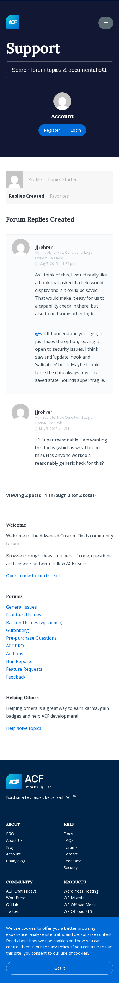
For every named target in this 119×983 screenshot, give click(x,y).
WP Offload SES (78, 911)
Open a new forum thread (33, 576)
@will (40, 334)
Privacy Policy (56, 946)
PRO (10, 833)
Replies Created (26, 196)
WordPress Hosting (81, 891)
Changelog (15, 860)
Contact (71, 854)
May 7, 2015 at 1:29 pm (57, 263)
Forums (70, 847)
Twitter (12, 911)
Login (76, 130)
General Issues (21, 607)
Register (52, 130)
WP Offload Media (80, 904)
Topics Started (62, 179)
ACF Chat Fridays (21, 891)
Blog (10, 847)
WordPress (16, 897)
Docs (68, 833)
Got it (59, 968)
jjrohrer (44, 247)
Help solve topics (23, 728)
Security (71, 867)
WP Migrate (74, 897)
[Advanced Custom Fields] (13, 22)
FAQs (68, 840)
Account (13, 854)
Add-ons (14, 654)
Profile (35, 179)
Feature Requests (24, 669)
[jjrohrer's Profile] (14, 179)
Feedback (15, 677)
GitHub (12, 904)
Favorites (59, 196)
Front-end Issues (23, 615)
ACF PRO (15, 646)
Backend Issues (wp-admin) (34, 622)
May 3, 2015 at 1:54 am (57, 428)
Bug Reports (19, 661)
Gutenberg (17, 630)
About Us (14, 840)
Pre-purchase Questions (31, 638)
